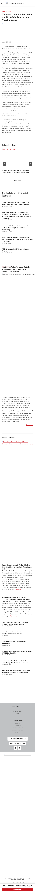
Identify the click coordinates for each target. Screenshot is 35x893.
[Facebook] (15, 748)
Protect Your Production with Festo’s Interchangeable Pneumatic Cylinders (15, 662)
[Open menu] (33, 3)
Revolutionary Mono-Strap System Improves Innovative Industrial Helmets (16, 598)
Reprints (17, 723)
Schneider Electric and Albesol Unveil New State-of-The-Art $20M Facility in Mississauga (17, 228)
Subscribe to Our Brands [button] (17, 739)
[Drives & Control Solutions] (17, 3)
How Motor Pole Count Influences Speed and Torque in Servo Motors (16, 633)
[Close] (33, 885)
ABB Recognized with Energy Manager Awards (15, 250)
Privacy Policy (17, 725)
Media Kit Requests (17, 730)
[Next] (30, 164)
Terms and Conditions (17, 727)
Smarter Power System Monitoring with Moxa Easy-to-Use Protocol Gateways (16, 671)
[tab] (14, 180)
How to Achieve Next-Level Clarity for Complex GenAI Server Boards (15, 623)
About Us (17, 709)
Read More (29, 425)
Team (17, 713)
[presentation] (17, 158)
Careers (17, 716)
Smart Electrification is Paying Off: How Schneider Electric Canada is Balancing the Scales (17, 567)
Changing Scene (6, 11)
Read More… (18, 590)
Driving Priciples (17, 711)
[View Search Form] (2, 3)
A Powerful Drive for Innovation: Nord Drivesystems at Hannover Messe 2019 (15, 171)
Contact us (17, 732)
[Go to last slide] (4, 164)
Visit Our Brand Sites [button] (17, 743)
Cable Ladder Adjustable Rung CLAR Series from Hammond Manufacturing (15, 204)
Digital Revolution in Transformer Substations (14, 642)
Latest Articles (8, 437)
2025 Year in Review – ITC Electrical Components (15, 194)
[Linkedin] (19, 748)
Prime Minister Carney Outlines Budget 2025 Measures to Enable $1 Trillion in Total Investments (17, 239)
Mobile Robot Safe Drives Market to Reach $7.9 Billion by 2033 (17, 652)
